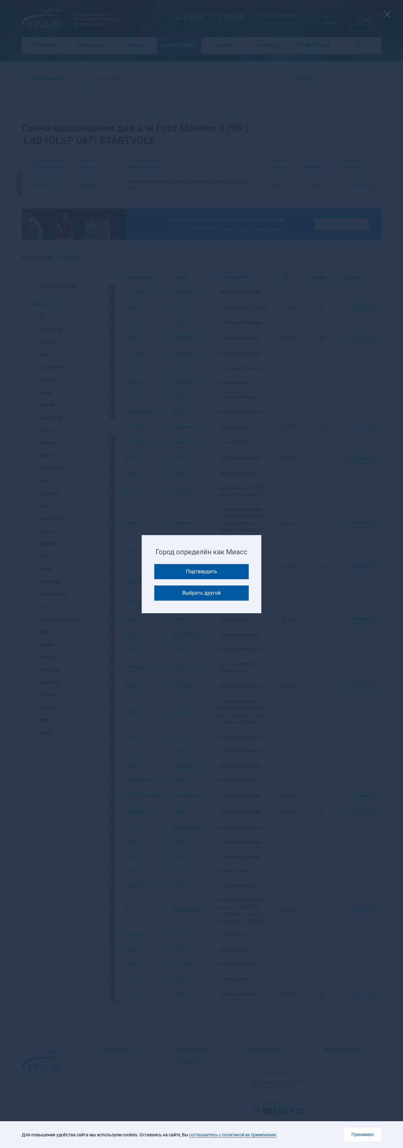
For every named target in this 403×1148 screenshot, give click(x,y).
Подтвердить (201, 571)
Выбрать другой (201, 593)
